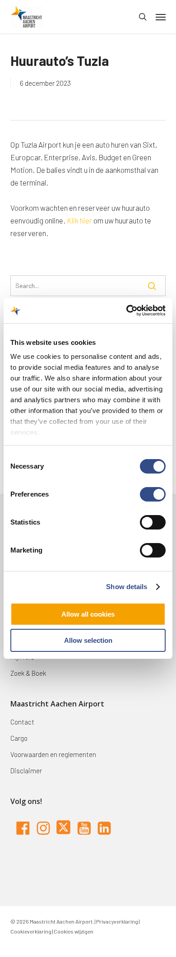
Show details (126, 586)
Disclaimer (26, 771)
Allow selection (88, 640)
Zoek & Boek (28, 673)
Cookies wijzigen (73, 931)
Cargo (19, 738)
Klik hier (79, 220)
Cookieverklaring (30, 931)
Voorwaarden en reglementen (53, 754)
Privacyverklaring (116, 921)
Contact (22, 722)
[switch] (153, 494)
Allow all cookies (88, 614)
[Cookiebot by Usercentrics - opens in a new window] (127, 310)
